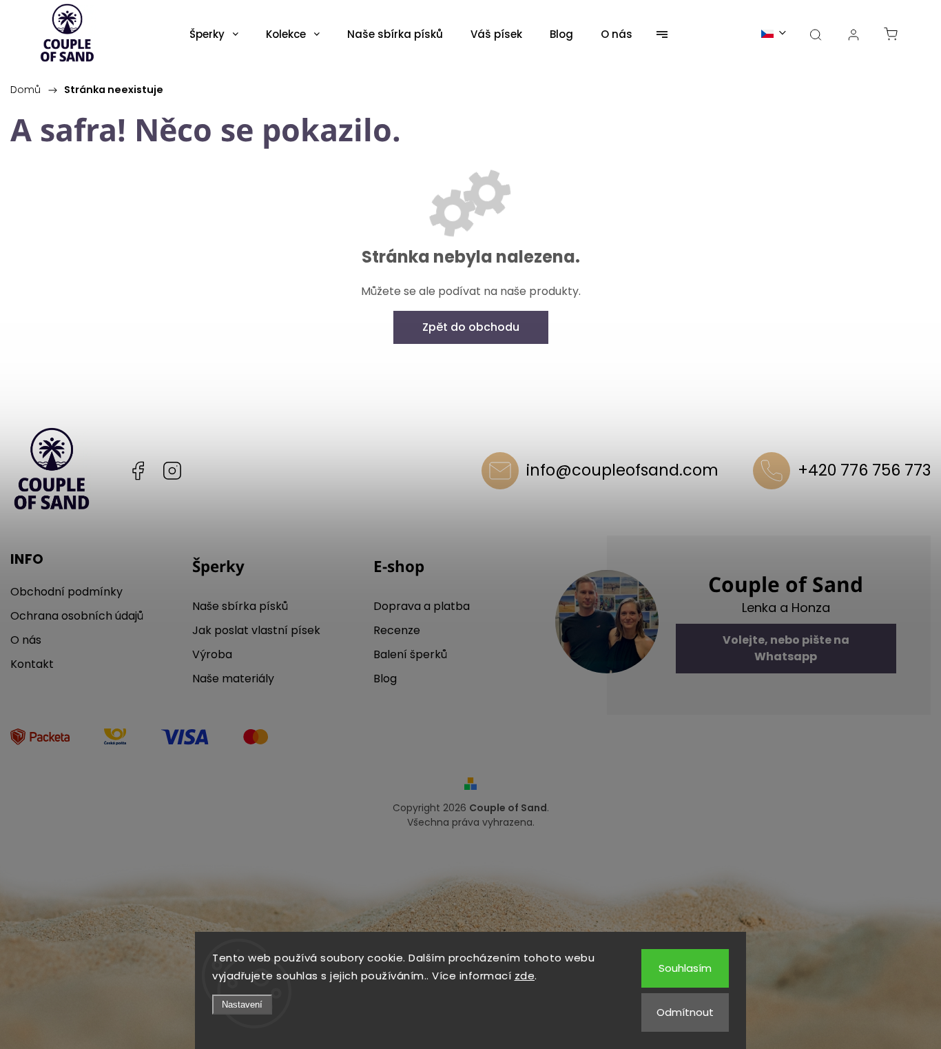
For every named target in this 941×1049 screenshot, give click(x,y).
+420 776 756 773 (864, 470)
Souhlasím (685, 968)
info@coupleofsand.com (622, 470)
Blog (385, 678)
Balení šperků (410, 654)
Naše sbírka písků (240, 606)
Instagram (172, 470)
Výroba (212, 654)
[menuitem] (213, 34)
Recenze (396, 630)
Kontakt (32, 664)
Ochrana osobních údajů (76, 616)
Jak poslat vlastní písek (256, 630)
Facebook (137, 470)
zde (525, 975)
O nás (25, 640)
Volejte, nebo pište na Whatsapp (786, 648)
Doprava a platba (421, 606)
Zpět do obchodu (470, 327)
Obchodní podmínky (66, 592)
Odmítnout (685, 1012)
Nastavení (242, 1004)
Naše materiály (233, 678)
